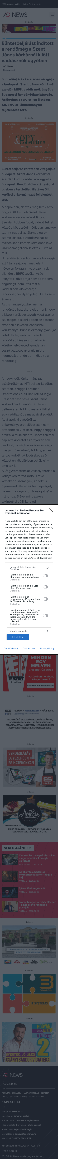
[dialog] (29, 579)
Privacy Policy (47, 648)
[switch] (45, 575)
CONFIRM (18, 637)
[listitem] (29, 568)
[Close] (52, 511)
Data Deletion (11, 648)
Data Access (29, 648)
